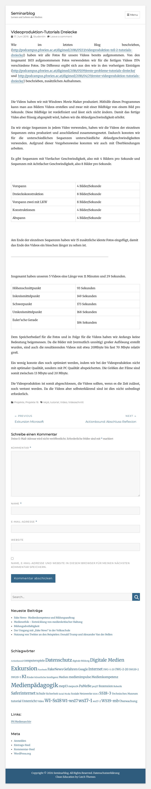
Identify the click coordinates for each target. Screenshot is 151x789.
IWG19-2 (134, 669)
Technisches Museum (125, 693)
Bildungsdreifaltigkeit (26, 626)
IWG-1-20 (109, 669)
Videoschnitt (76, 402)
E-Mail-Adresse (24, 521)
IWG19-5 (16, 677)
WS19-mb (110, 700)
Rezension (106, 686)
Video (63, 402)
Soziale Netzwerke (81, 693)
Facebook (42, 669)
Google (83, 669)
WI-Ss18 (53, 700)
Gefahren (71, 669)
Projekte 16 (31, 402)
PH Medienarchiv (21, 721)
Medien (63, 677)
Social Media (64, 694)
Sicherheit (52, 693)
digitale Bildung (81, 660)
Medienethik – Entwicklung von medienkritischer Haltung (48, 622)
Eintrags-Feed (22, 745)
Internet (95, 669)
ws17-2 (97, 701)
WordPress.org (22, 753)
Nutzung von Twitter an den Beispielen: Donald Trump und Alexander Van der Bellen (63, 634)
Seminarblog (23, 13)
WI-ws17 (70, 700)
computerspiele (34, 660)
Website (17, 539)
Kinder (30, 677)
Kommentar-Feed (24, 749)
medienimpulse (80, 677)
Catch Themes (87, 776)
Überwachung (128, 701)
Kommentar (21, 447)
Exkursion (24, 668)
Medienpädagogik (34, 685)
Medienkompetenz (105, 677)
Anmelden (20, 740)
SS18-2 (96, 694)
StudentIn (39, 36)
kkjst (46, 402)
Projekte (19, 402)
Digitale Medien (107, 660)
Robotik (117, 686)
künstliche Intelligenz (46, 677)
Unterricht (29, 701)
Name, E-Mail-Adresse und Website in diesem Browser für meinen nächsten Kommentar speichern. (70, 565)
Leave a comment (61, 36)
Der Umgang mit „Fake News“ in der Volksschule (42, 630)
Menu (134, 14)
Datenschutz (58, 660)
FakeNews (55, 669)
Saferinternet (23, 693)
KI (24, 676)
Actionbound (17, 661)
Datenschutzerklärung (106, 773)
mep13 (63, 686)
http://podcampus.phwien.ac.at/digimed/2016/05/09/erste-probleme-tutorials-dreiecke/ (73, 70)
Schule (40, 693)
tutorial (54, 402)
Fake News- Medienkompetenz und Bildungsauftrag (44, 617)
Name (16, 503)
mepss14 (73, 686)
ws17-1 (85, 700)
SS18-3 (105, 693)
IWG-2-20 (121, 669)
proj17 (95, 686)
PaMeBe (85, 686)
